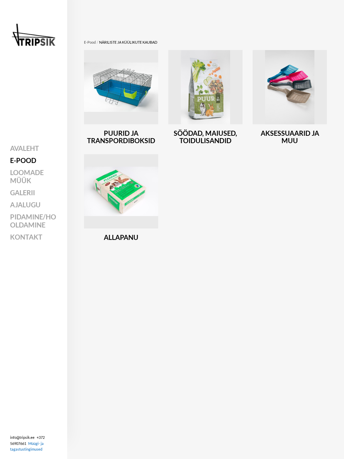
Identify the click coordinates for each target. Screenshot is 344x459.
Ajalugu (25, 205)
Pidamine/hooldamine (33, 221)
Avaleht (24, 148)
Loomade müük (27, 176)
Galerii (22, 193)
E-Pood (23, 160)
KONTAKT (26, 237)
